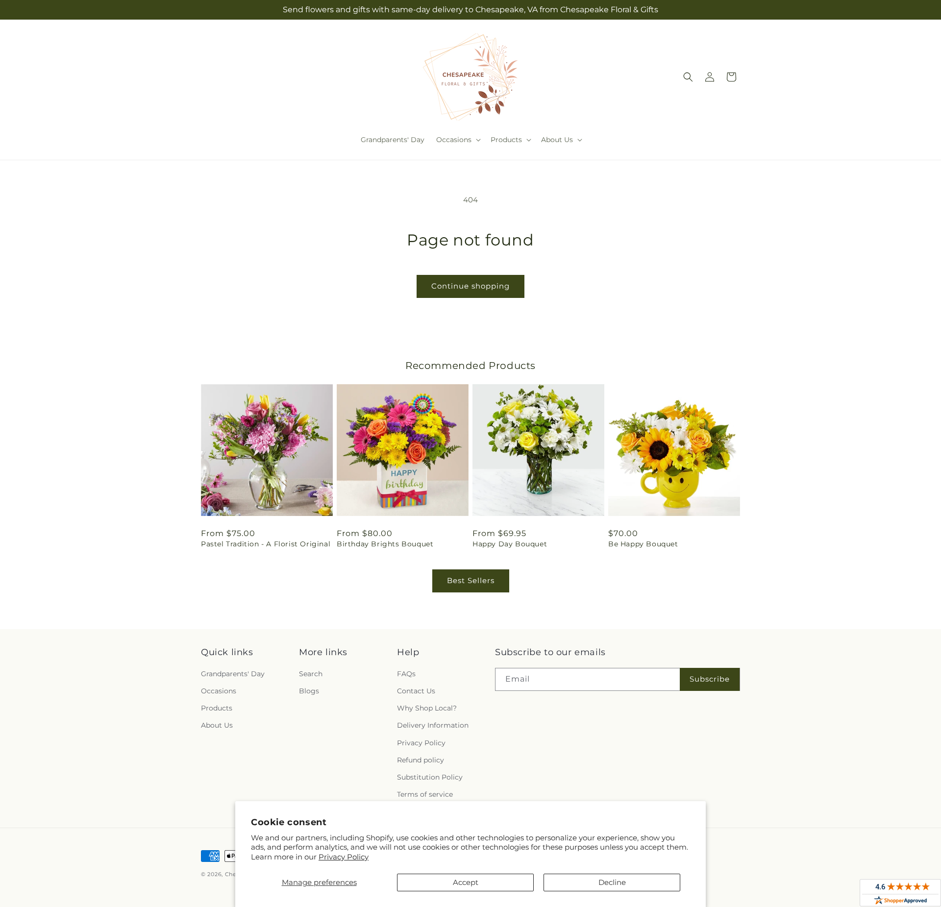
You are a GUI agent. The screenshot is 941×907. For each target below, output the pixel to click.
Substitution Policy (430, 777)
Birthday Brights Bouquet (385, 543)
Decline (612, 882)
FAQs (406, 673)
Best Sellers (471, 580)
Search (310, 673)
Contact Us (416, 690)
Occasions (218, 690)
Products (216, 708)
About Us (217, 725)
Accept (465, 882)
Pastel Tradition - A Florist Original (265, 543)
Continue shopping (470, 286)
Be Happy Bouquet (643, 543)
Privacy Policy (344, 856)
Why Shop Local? (427, 708)
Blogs (309, 690)
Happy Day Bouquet (509, 543)
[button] (457, 139)
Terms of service (425, 794)
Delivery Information (433, 725)
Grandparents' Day (233, 673)
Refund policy (420, 760)
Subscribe (710, 679)
